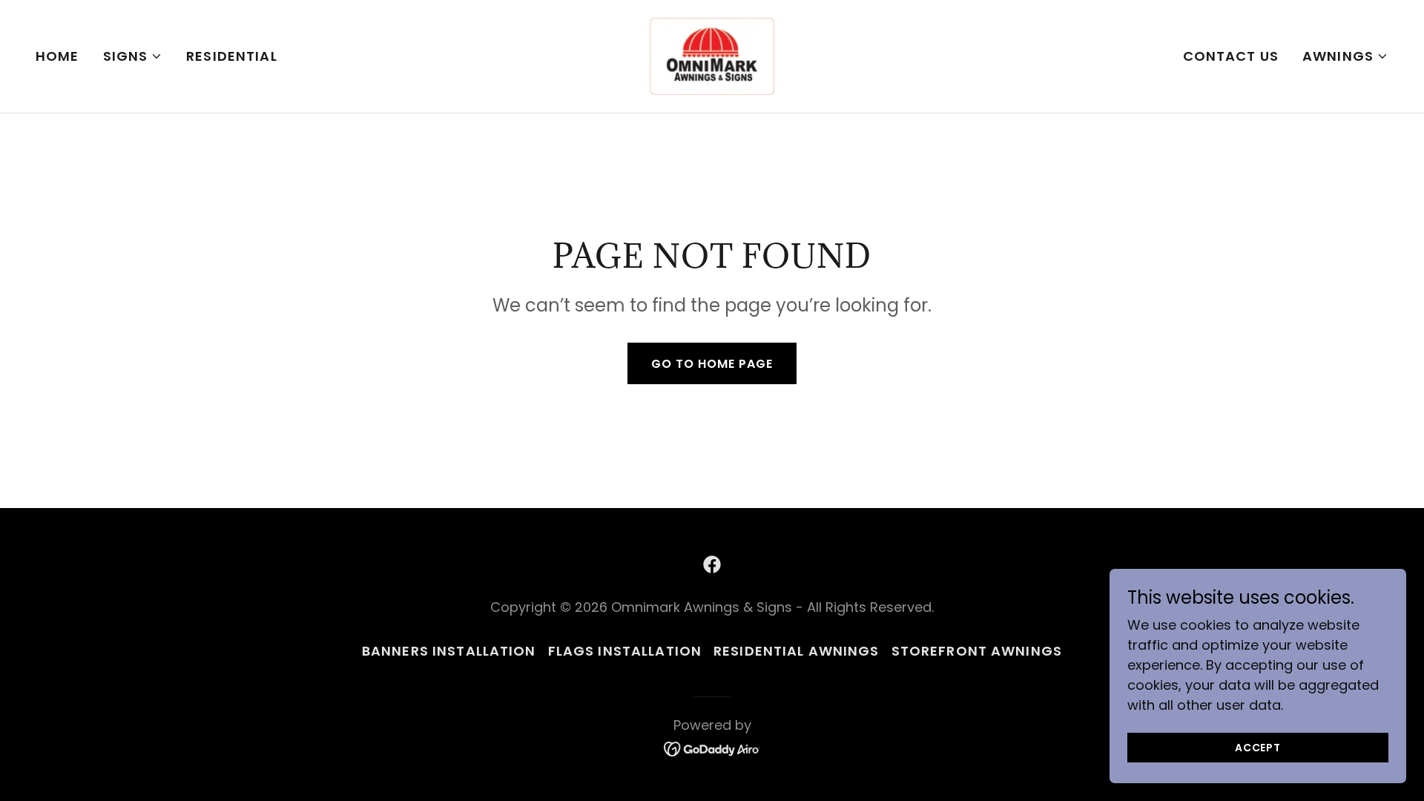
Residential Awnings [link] (796, 651)
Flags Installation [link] (625, 651)
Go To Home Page (712, 363)
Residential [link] (231, 56)
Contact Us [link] (1231, 56)
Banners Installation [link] (449, 651)
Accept (1258, 747)
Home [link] (57, 56)
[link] (712, 55)
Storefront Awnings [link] (976, 651)
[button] (133, 56)
